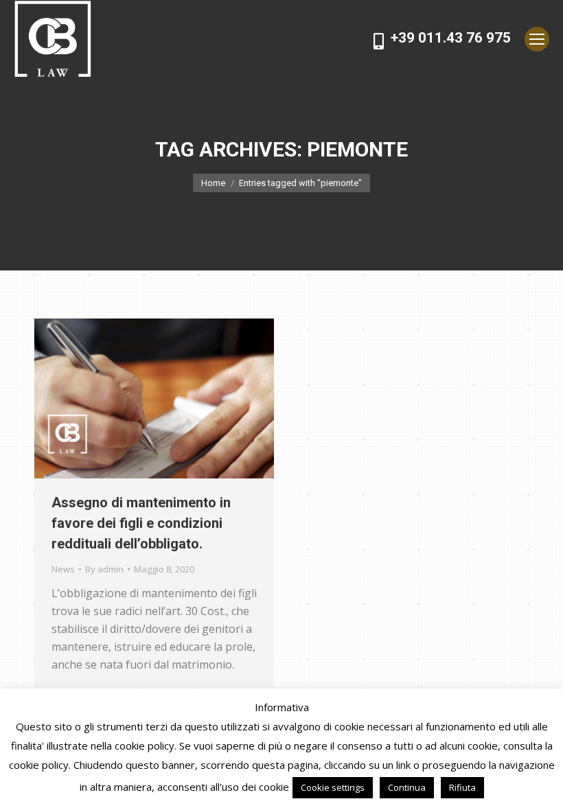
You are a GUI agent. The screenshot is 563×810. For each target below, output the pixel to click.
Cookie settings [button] (333, 787)
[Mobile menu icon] (537, 39)
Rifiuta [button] (462, 787)
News (63, 569)
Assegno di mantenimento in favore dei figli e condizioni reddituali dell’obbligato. (141, 523)
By (104, 569)
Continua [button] (407, 787)
